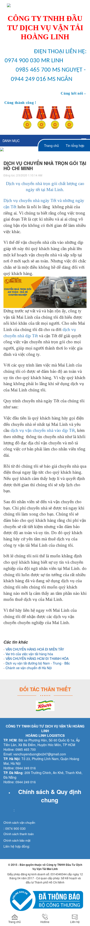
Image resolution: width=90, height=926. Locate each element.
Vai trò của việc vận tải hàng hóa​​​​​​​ (29, 654)
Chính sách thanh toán (18, 834)
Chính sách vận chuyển (19, 822)
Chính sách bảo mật (16, 840)
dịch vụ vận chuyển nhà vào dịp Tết (43, 430)
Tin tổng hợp (75, 145)
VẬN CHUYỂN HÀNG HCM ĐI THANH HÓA (37, 658)
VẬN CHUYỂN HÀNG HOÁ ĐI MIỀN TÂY (35, 649)
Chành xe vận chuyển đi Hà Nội (29, 667)
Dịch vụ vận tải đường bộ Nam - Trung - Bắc (38, 663)
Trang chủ (51, 145)
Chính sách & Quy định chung (49, 795)
